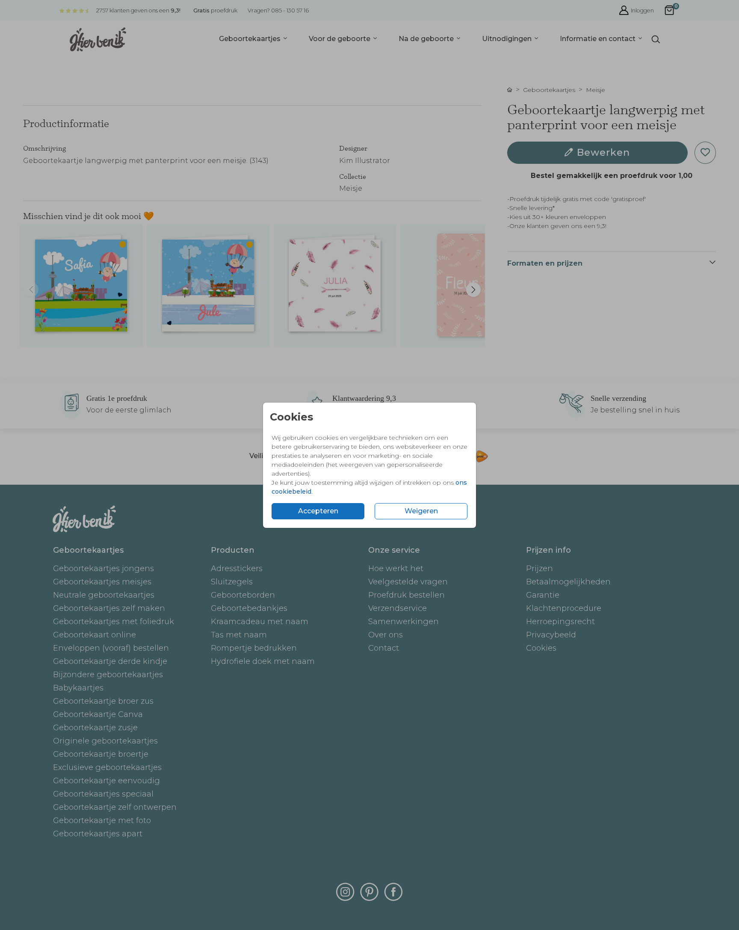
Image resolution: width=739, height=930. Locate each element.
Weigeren (421, 511)
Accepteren (318, 511)
